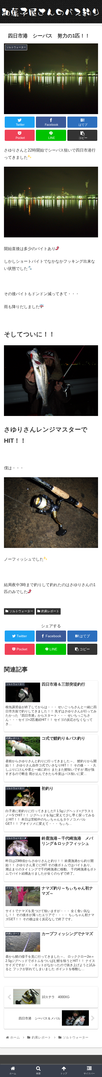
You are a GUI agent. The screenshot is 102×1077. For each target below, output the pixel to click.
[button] (91, 662)
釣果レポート (50, 611)
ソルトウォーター (21, 611)
